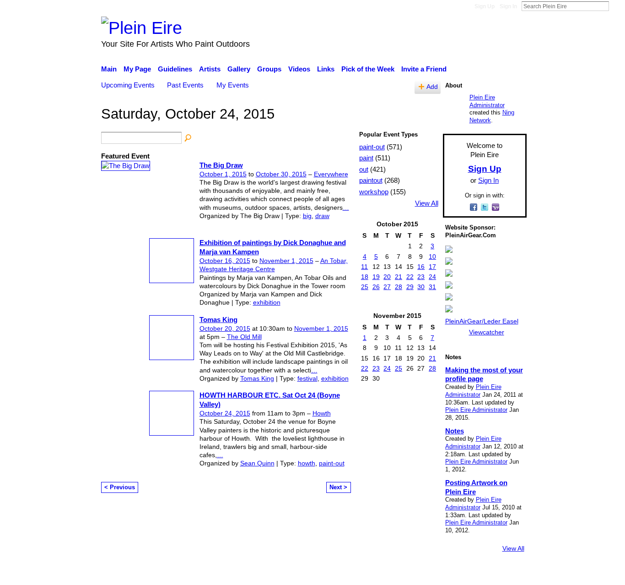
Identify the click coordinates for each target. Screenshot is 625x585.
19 (376, 276)
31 (432, 286)
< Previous (119, 487)
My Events (232, 85)
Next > (338, 487)
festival (307, 378)
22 (410, 276)
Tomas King (218, 319)
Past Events (185, 85)
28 (398, 286)
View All (426, 203)
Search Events (188, 138)
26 (376, 286)
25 (364, 286)
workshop (373, 192)
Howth (321, 413)
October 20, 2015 (224, 328)
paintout (371, 180)
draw (322, 215)
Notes (454, 431)
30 (421, 286)
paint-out (332, 463)
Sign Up (484, 6)
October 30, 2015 (281, 174)
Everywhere (331, 174)
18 (364, 276)
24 (432, 276)
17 (432, 266)
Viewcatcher (486, 332)
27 (387, 286)
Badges (398, 573)
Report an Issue (443, 573)
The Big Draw (221, 165)
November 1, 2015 (286, 260)
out (363, 169)
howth (306, 463)
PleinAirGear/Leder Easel (481, 321)
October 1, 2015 (223, 174)
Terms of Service (501, 573)
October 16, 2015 (224, 260)
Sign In (508, 6)
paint (366, 158)
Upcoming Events (128, 85)
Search (616, 6)
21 (398, 276)
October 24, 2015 (224, 413)
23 (421, 276)
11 (364, 266)
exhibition (266, 302)
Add (432, 86)
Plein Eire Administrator (487, 101)
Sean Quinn (257, 463)
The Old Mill (244, 336)
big (307, 215)
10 (432, 256)
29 (410, 286)
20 (387, 276)
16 (421, 266)
